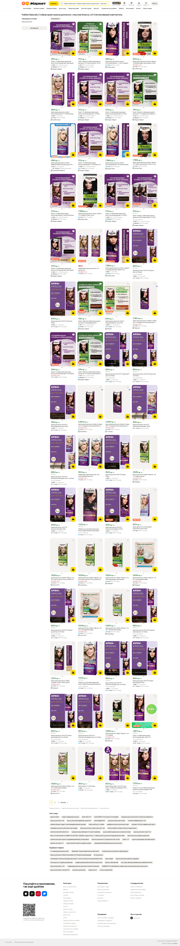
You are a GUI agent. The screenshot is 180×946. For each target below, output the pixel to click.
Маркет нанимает (135, 898)
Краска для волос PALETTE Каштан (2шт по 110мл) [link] (143, 271)
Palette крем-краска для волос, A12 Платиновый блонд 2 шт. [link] (88, 475)
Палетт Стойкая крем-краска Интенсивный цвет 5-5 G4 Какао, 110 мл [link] (89, 163)
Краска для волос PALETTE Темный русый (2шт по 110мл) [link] (61, 631)
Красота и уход (67, 909)
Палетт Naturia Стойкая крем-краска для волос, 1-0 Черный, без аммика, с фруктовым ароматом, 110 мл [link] (144, 113)
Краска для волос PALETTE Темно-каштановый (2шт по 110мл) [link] (61, 736)
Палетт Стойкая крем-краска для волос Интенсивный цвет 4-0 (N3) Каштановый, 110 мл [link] (115, 214)
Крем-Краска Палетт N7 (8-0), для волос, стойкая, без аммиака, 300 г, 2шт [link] (116, 787)
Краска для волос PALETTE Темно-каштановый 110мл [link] (143, 681)
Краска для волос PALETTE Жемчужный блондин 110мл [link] (141, 425)
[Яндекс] (175, 943)
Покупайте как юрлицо (104, 892)
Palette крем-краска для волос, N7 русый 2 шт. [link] (88, 269)
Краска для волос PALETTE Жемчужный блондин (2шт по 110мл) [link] (62, 477)
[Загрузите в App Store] (25, 896)
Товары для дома (68, 903)
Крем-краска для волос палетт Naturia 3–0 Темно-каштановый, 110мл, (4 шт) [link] (144, 163)
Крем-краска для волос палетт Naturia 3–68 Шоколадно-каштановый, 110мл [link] (144, 62)
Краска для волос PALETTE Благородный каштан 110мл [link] (59, 425)
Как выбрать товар (103, 886)
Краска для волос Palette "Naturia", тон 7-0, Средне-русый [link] (144, 475)
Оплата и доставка (103, 889)
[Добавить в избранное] (73, 24)
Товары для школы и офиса (71, 920)
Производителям (135, 892)
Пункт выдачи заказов (137, 895)
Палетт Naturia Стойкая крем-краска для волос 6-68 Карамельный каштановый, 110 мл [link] (89, 322)
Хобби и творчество (69, 912)
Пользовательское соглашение (24, 942)
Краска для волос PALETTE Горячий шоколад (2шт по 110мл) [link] (143, 631)
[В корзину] (73, 53)
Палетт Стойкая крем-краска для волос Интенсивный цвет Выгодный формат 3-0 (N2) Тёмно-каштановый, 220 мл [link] (62, 269)
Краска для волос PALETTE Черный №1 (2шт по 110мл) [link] (117, 374)
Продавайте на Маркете (105, 920)
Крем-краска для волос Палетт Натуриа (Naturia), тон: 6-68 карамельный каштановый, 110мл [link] (115, 322)
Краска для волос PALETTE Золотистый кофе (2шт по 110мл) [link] (115, 683)
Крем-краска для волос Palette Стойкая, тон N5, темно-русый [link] (60, 681)
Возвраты (101, 898)
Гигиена (65, 895)
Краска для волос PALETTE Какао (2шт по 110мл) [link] (144, 374)
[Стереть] (107, 4)
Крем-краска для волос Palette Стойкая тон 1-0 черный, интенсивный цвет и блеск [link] (144, 321)
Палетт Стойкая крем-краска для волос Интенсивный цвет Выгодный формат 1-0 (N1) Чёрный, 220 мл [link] (62, 62)
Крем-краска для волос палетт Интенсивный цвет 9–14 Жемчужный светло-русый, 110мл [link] (62, 113)
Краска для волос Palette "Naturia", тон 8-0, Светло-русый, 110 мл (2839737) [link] (62, 578)
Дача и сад (66, 915)
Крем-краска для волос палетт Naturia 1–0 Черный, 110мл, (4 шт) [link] (89, 214)
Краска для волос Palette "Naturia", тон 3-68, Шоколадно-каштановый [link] (117, 578)
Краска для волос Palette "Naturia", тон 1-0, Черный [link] (117, 734)
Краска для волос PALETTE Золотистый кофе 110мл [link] (59, 528)
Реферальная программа (138, 889)
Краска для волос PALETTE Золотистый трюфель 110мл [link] (114, 528)
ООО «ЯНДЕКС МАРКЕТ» (170, 941)
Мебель (65, 889)
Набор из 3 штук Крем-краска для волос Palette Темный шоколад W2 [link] (88, 529)
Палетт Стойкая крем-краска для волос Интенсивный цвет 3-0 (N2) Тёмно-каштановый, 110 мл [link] (88, 113)
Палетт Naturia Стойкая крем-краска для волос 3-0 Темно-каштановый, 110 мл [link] (90, 372)
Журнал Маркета (103, 901)
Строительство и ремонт (70, 929)
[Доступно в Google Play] (32, 896)
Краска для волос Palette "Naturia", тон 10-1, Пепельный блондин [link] (117, 629)
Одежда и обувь (68, 901)
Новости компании (136, 886)
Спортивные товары (69, 923)
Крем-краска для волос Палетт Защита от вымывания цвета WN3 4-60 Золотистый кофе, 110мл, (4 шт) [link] (117, 269)
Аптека (65, 906)
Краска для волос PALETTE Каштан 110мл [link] (61, 322)
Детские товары (68, 931)
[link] (54, 816)
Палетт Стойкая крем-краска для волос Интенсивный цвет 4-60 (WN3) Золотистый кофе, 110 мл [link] (62, 372)
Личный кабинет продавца (106, 918)
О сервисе (101, 895)
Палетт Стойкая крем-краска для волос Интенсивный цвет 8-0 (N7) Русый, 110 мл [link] (115, 113)
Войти (154, 3)
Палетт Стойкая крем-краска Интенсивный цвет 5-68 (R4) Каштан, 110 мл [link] (62, 214)
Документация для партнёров (107, 923)
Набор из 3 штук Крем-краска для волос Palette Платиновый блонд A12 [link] (89, 683)
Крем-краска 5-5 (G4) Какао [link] (86, 786)
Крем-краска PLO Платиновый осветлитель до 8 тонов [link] (142, 527)
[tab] (27, 8)
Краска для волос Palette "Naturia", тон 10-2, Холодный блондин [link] (144, 578)
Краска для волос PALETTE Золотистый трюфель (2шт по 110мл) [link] (89, 736)
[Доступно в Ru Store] (44, 896)
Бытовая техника (68, 892)
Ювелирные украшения (70, 934)
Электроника (67, 898)
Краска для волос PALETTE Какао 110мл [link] (115, 475)
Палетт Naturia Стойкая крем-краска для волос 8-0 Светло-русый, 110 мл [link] (89, 62)
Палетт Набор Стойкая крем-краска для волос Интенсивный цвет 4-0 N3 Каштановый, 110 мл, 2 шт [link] (144, 216)
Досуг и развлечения (69, 886)
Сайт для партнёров (104, 926)
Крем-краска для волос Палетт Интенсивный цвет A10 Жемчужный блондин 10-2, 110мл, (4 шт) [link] (116, 163)
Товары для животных (70, 926)
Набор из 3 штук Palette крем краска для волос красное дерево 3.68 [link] (144, 788)
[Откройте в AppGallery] (38, 896)
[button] (55, 18)
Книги (65, 917)
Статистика (8, 942)
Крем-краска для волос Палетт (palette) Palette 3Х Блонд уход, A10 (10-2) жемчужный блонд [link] (61, 163)
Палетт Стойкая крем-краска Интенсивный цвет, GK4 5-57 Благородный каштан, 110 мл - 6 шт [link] (143, 736)
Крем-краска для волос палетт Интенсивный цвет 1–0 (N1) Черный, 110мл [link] (116, 62)
